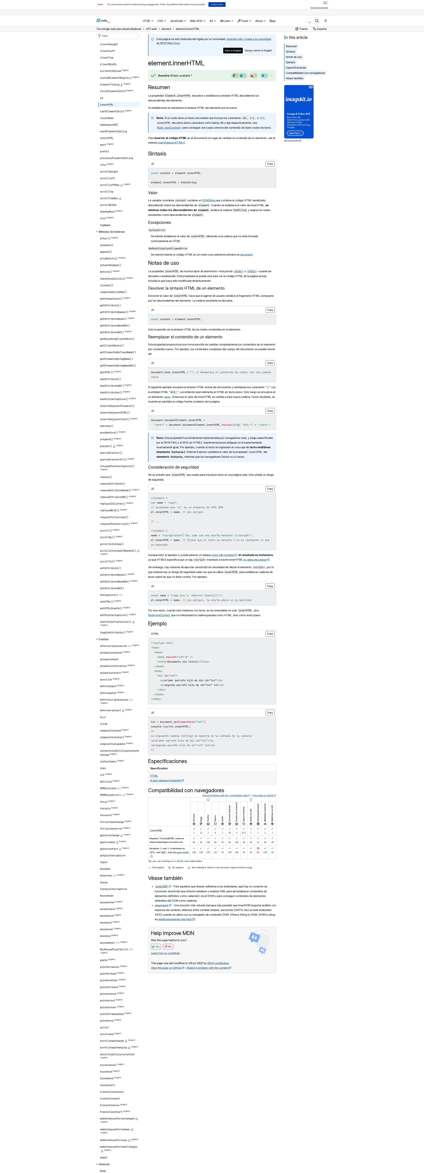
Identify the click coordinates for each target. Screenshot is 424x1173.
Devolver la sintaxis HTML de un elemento (186, 288)
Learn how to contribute (165, 953)
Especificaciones (296, 67)
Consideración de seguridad (173, 467)
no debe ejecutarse (254, 559)
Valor (153, 192)
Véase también (294, 78)
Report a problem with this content (207, 967)
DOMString (208, 200)
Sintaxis (290, 51)
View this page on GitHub (166, 967)
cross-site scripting (222, 555)
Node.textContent (159, 615)
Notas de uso (294, 57)
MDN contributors (218, 963)
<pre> (167, 397)
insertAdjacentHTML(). (172, 142)
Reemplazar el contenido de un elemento (185, 336)
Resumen (159, 87)
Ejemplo (290, 62)
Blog (272, 20)
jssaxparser (161, 905)
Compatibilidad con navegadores (305, 73)
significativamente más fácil (174, 919)
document (246, 254)
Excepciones (159, 222)
